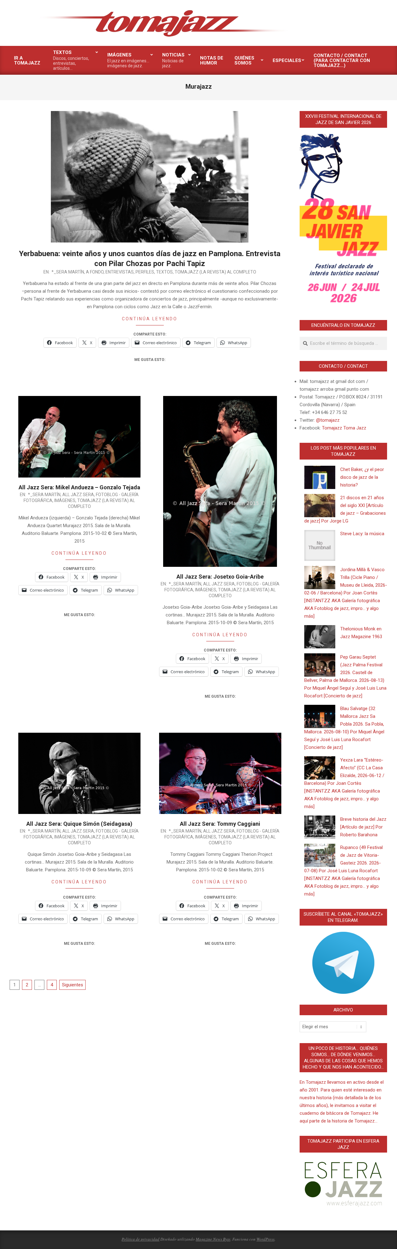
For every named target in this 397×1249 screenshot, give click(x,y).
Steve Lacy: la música (362, 533)
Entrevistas (119, 271)
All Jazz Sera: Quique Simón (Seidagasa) (79, 823)
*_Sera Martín (67, 271)
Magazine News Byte (213, 1239)
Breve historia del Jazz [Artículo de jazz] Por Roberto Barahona (363, 827)
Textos (164, 271)
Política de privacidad (140, 1239)
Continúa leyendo (149, 318)
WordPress (265, 1239)
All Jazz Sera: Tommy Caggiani (220, 823)
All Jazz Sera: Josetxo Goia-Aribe (220, 576)
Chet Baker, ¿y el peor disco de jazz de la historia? (362, 477)
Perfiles (145, 271)
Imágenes (64, 500)
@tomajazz (328, 420)
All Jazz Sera (78, 494)
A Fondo (95, 271)
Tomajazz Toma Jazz (344, 428)
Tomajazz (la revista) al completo (215, 271)
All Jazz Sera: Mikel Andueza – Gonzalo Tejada (79, 487)
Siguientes (72, 985)
